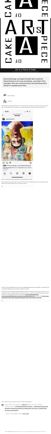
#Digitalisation (22, 406)
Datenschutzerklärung (42, 431)
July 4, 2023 (26, 413)
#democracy (21, 408)
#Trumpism (29, 406)
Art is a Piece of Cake (25, 69)
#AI (16, 406)
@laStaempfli (37, 406)
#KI (18, 406)
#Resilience (8, 408)
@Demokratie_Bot (29, 408)
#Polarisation (44, 406)
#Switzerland (14, 408)
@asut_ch (24, 404)
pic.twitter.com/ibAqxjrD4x (11, 410)
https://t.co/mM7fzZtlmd (40, 408)
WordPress (26, 431)
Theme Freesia (21, 431)
